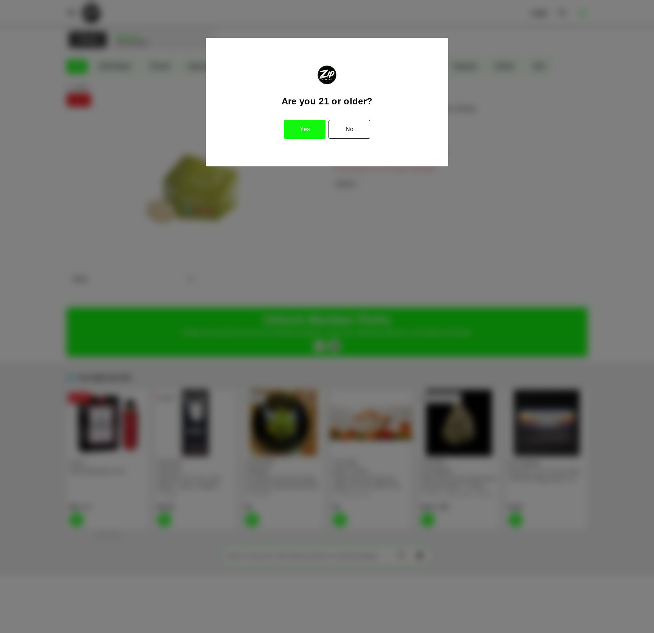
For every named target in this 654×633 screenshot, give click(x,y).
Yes (305, 129)
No (349, 129)
